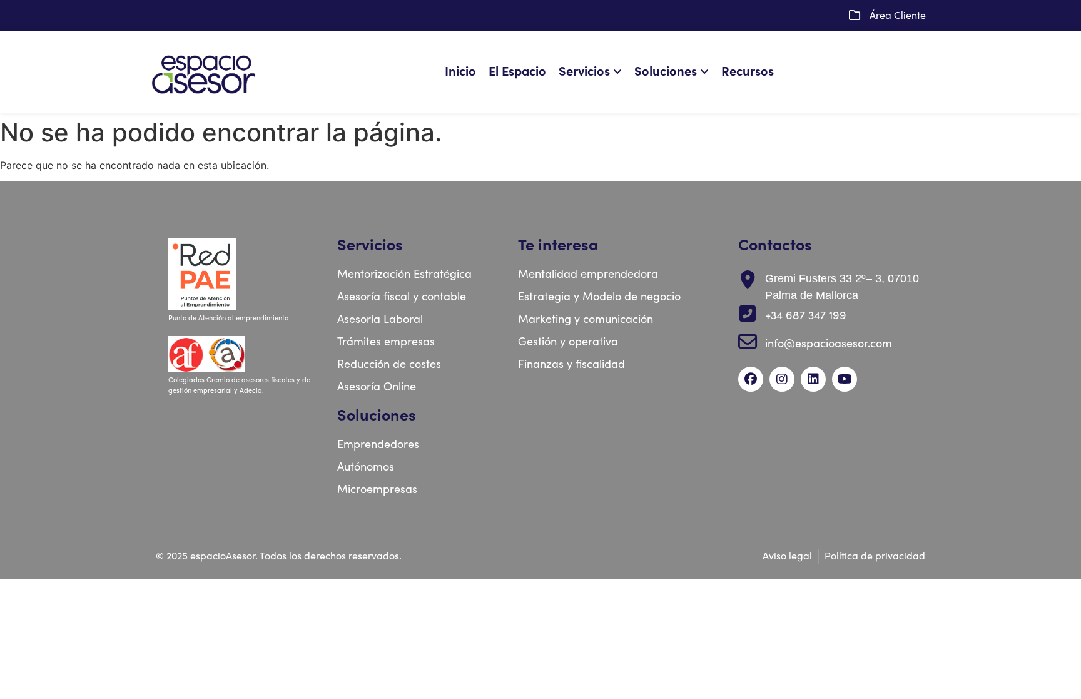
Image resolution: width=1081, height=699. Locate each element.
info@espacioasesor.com (828, 343)
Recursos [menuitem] (747, 71)
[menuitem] (593, 72)
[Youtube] (844, 379)
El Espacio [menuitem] (517, 71)
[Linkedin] (813, 379)
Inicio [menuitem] (460, 71)
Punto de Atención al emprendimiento (229, 318)
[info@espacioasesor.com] (747, 341)
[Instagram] (781, 379)
